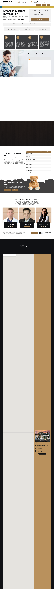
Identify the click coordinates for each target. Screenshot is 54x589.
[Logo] (7, 1)
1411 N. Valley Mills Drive (36, 1)
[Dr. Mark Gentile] (27, 215)
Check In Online (35, 16)
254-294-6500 (48, 2)
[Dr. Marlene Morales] (43, 215)
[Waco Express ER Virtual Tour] (42, 436)
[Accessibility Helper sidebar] (1, 7)
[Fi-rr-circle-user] (12, 226)
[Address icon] (31, 2)
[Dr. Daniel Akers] (10, 215)
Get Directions (40, 19)
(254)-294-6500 (44, 16)
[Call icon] (44, 2)
